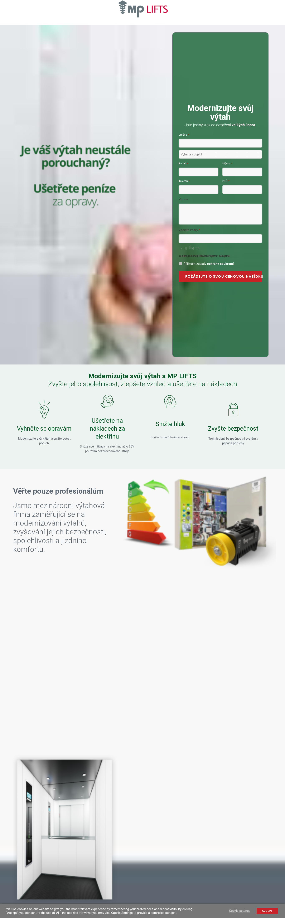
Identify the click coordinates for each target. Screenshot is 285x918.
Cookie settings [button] (239, 911)
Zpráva (183, 199)
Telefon (184, 181)
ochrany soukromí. (221, 264)
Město (227, 163)
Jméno (184, 134)
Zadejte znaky (189, 230)
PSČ (225, 181)
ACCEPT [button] (267, 910)
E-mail (183, 163)
